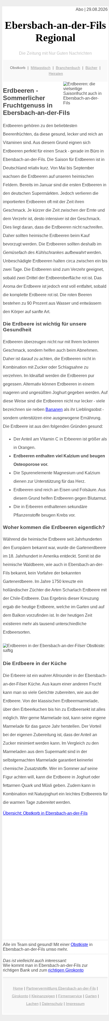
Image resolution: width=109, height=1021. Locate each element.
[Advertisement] (54, 879)
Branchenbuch (68, 68)
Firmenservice (70, 996)
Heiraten (56, 73)
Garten (91, 996)
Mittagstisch (41, 68)
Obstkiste (79, 944)
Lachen (32, 1003)
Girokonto (20, 996)
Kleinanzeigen (43, 996)
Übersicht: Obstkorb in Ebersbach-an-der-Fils (45, 813)
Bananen (54, 409)
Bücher (91, 68)
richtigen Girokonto (66, 970)
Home (18, 988)
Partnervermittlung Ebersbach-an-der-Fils (61, 988)
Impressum (75, 1003)
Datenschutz (52, 1003)
